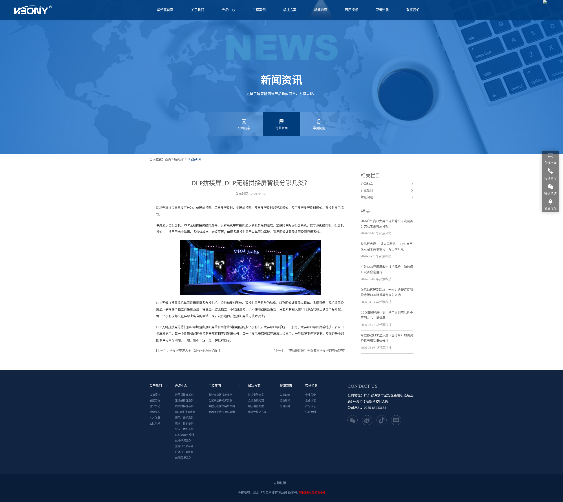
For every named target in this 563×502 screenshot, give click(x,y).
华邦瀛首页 (165, 10)
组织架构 (155, 412)
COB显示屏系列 (184, 434)
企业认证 (310, 400)
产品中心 (228, 10)
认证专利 (310, 412)
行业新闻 (281, 128)
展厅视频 (351, 10)
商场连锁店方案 (257, 412)
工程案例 (259, 10)
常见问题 (319, 128)
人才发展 (155, 417)
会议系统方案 (256, 400)
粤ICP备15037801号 (312, 492)
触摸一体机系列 (184, 423)
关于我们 (197, 10)
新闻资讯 (320, 10)
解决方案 (289, 10)
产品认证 (310, 406)
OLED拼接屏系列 (185, 412)
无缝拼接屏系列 (184, 400)
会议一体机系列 (184, 429)
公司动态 (244, 128)
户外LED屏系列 (184, 452)
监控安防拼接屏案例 (220, 394)
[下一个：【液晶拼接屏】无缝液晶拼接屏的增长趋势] (309, 350)
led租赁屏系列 (183, 457)
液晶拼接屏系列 (184, 394)
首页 (168, 159)
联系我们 (413, 10)
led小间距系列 (183, 440)
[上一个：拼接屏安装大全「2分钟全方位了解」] (188, 350)
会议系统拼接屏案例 (220, 400)
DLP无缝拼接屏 (166, 207)
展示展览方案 (256, 406)
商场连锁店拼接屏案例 (221, 412)
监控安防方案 (256, 394)
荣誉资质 (382, 10)
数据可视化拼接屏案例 (221, 406)
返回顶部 (550, 209)
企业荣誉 (310, 394)
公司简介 (155, 394)
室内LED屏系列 (184, 446)
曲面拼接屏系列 (184, 406)
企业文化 (155, 406)
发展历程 (155, 400)
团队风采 (155, 423)
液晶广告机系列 (184, 417)
